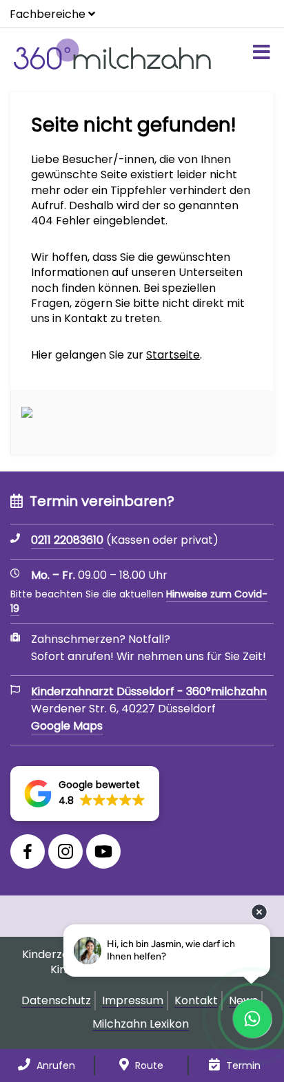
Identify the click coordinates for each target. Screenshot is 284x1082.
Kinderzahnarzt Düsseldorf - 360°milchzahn (149, 691)
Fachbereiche (47, 14)
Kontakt (196, 1001)
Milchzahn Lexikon (140, 1024)
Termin (242, 1065)
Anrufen (54, 1065)
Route (147, 1065)
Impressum (132, 1001)
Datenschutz (56, 1001)
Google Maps (67, 726)
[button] (84, 793)
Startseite (173, 355)
